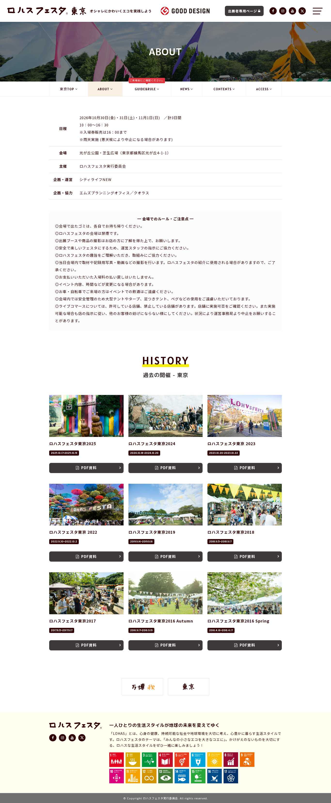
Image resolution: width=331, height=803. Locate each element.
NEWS (184, 89)
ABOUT (103, 89)
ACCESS (262, 89)
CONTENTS (222, 89)
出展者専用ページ (242, 10)
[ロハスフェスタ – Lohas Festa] (37, 11)
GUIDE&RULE (147, 86)
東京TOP (67, 89)
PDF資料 (89, 467)
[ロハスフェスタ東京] (79, 11)
